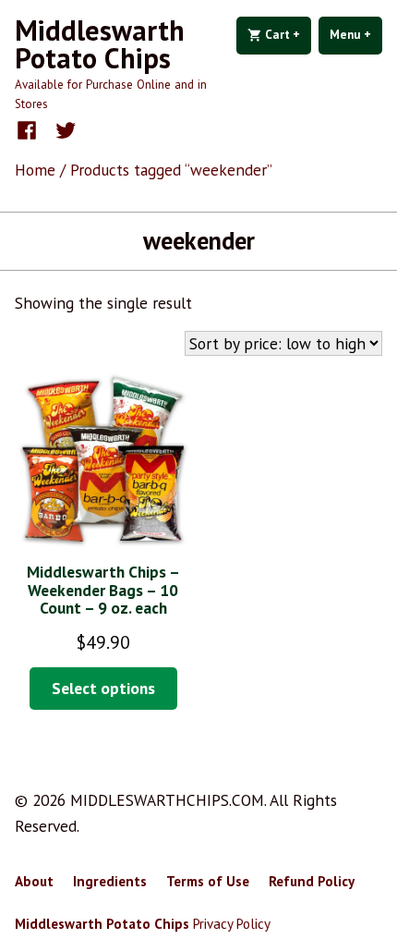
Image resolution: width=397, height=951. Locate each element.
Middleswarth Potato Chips (100, 44)
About (34, 881)
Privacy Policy (232, 924)
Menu (356, 35)
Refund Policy (312, 881)
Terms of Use (207, 881)
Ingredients (110, 881)
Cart (286, 35)
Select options (103, 688)
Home (35, 169)
